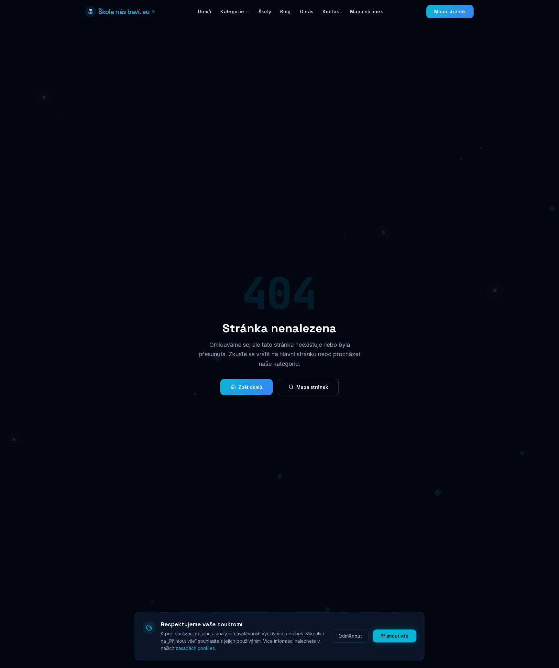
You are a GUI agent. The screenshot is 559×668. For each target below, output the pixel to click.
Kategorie (232, 11)
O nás (307, 11)
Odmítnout (350, 636)
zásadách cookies (195, 648)
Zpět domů (250, 387)
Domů (204, 11)
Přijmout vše (394, 636)
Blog (285, 11)
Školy (264, 11)
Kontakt (332, 11)
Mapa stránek (366, 11)
